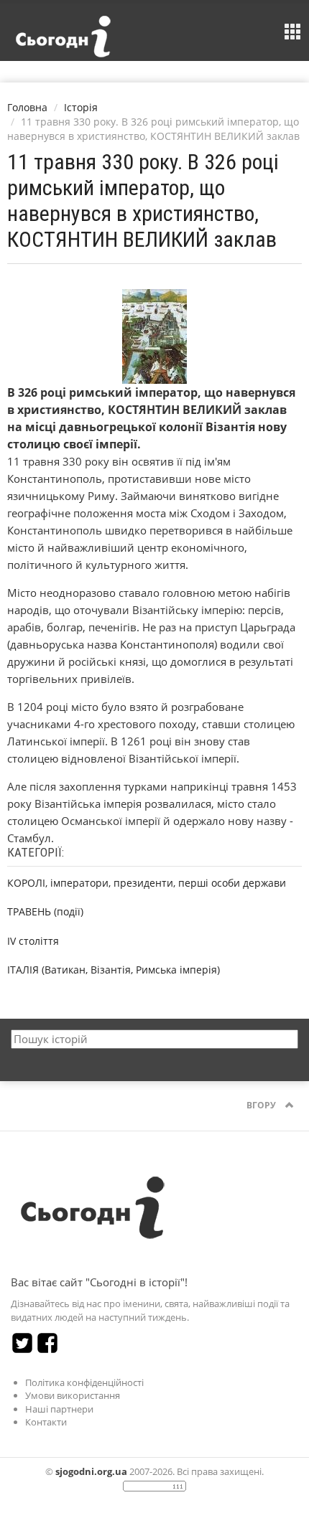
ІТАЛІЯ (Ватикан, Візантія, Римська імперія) (113, 969)
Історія (81, 107)
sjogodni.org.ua (91, 1471)
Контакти (46, 1421)
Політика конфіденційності (84, 1382)
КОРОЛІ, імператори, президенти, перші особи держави (146, 883)
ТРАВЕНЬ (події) (45, 911)
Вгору (262, 1105)
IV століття (33, 941)
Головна (27, 107)
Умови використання (72, 1395)
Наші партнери (59, 1409)
